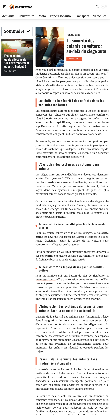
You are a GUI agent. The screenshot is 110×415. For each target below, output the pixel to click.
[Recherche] (97, 6)
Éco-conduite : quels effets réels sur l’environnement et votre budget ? (16, 61)
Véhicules (74, 58)
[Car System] (21, 6)
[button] (28, 31)
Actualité (11, 51)
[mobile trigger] (5, 6)
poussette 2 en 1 (45, 279)
